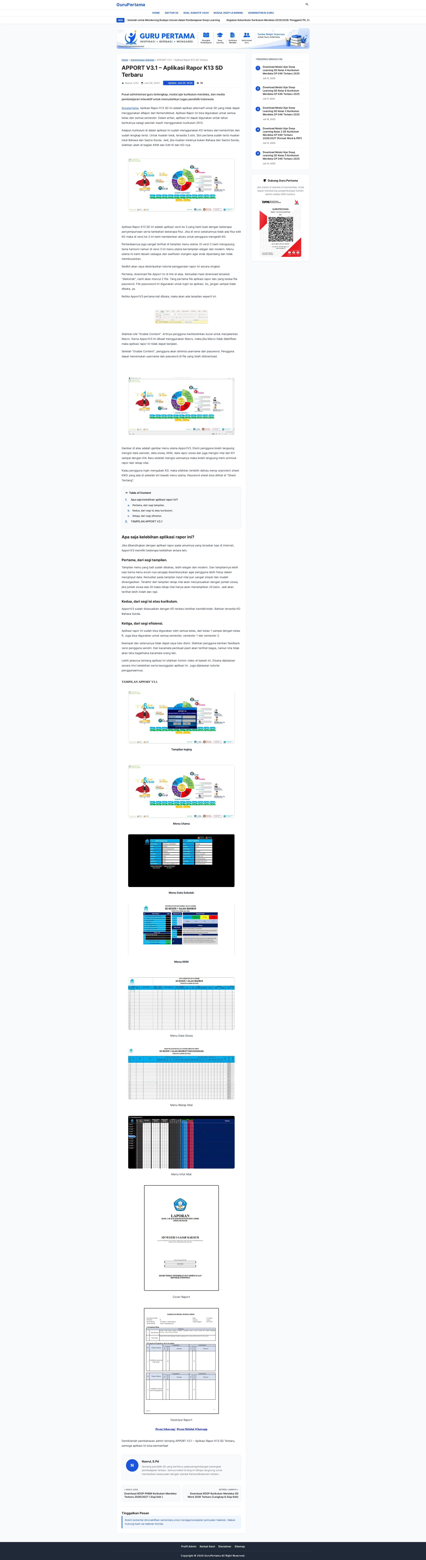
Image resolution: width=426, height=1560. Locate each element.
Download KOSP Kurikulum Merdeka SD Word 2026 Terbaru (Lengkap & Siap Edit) (213, 1495)
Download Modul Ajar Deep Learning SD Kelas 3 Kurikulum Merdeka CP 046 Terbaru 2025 (281, 111)
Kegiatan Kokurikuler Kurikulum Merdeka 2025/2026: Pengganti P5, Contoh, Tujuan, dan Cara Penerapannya (258, 20)
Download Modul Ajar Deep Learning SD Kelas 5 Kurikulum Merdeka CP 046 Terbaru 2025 (281, 155)
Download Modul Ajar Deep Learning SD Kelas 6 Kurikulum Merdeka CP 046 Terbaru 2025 (281, 91)
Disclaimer (224, 1546)
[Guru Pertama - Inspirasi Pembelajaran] (213, 38)
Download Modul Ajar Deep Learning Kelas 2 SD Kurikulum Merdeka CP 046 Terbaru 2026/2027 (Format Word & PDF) (282, 133)
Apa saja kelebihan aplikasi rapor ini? (151, 499)
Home (156, 12)
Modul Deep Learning (228, 12)
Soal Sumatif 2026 (196, 12)
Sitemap (240, 1546)
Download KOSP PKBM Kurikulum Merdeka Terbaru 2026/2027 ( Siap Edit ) (150, 1495)
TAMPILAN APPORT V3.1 (144, 521)
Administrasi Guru (261, 12)
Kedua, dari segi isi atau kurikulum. (150, 510)
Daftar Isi (171, 12)
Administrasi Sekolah (142, 59)
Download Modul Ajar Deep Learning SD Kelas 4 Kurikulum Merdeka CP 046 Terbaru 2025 (281, 70)
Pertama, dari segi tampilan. (146, 505)
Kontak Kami (207, 1546)
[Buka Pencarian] (307, 5)
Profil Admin (188, 1546)
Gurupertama (130, 108)
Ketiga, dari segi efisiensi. (145, 515)
